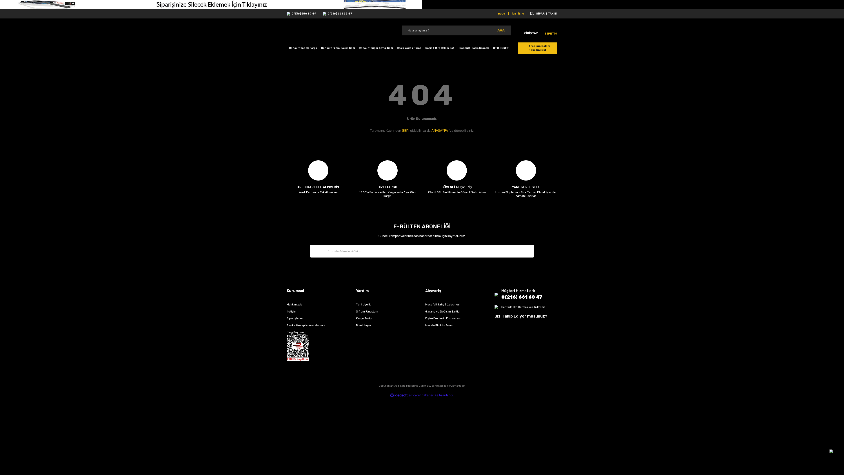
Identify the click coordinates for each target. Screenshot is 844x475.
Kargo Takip (364, 318)
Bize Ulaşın (363, 325)
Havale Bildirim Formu (439, 325)
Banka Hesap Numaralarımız (306, 325)
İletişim (291, 311)
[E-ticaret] (421, 395)
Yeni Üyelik (363, 304)
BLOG (501, 13)
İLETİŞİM (518, 13)
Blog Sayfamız (296, 332)
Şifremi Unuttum (367, 311)
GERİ (405, 131)
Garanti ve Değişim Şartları (443, 311)
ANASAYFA (439, 131)
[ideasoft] (399, 395)
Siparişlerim (295, 318)
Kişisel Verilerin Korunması (442, 318)
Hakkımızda (294, 304)
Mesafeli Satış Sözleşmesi (442, 304)
